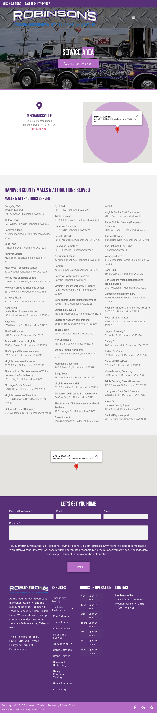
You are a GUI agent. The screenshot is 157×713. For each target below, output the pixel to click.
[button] (117, 130)
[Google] (143, 707)
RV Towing (59, 689)
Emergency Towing (59, 599)
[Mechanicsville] (39, 106)
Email (59, 511)
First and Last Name (20, 511)
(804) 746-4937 (40, 3)
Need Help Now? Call (16, 3)
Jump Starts (60, 622)
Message (14, 523)
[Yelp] (151, 707)
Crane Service (61, 655)
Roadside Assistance (58, 608)
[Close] (137, 116)
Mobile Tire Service (60, 636)
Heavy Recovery (63, 683)
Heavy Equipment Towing (60, 674)
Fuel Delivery (61, 616)
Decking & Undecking (59, 663)
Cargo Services (62, 649)
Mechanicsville (39, 116)
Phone (107, 511)
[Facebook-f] (135, 707)
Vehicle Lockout (63, 628)
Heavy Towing (60, 643)
